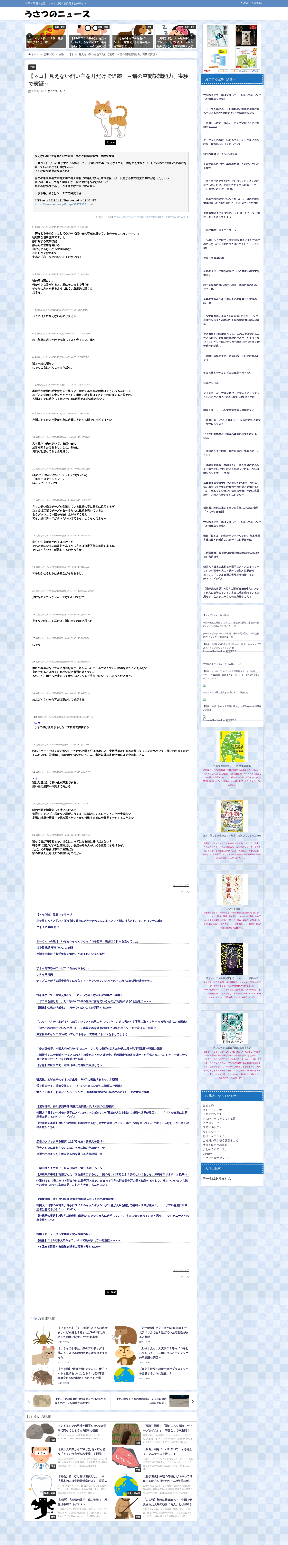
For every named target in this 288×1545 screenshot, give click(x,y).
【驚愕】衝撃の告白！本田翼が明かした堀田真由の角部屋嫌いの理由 (232, 708)
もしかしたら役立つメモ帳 (219, 1118)
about (246, 3)
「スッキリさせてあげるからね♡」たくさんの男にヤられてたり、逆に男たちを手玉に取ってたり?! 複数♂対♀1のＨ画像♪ (111, 1021)
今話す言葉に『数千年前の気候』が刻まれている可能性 (70, 953)
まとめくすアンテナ (215, 1149)
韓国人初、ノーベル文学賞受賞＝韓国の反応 (63, 1234)
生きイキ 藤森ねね (47, 927)
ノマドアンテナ (212, 1114)
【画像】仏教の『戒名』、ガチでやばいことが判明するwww (73, 1007)
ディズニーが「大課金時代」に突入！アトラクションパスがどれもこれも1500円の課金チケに (94, 980)
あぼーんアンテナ (214, 1136)
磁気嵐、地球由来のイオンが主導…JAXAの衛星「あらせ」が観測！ (78, 1079)
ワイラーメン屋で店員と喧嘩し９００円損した (225, 692)
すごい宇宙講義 (232, 909)
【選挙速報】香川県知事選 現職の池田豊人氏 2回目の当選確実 (75, 1106)
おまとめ (208, 1105)
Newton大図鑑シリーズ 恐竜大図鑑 (232, 766)
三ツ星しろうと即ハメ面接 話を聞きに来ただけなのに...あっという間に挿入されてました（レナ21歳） (99, 920)
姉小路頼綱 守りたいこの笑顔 (54, 947)
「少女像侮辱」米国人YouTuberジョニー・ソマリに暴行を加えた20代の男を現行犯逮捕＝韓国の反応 (99, 1048)
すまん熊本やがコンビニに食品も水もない (62, 968)
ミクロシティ (211, 1123)
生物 (32, 67)
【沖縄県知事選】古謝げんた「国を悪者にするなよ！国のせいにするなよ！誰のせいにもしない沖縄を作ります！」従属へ (111, 1174)
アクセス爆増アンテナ (216, 1158)
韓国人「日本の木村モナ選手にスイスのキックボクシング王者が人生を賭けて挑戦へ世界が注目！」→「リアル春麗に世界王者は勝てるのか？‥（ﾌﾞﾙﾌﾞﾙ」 (231, 572)
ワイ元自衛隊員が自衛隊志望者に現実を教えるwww (68, 1246)
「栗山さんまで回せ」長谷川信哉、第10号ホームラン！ (70, 1168)
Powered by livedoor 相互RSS (219, 651)
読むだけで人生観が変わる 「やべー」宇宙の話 (232, 978)
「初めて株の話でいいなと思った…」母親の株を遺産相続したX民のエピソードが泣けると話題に (96, 1028)
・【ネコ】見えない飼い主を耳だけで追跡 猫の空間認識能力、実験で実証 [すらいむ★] (146, 217)
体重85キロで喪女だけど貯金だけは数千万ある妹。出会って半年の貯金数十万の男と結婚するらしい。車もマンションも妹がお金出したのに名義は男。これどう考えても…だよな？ (231, 489)
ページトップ (181, 885)
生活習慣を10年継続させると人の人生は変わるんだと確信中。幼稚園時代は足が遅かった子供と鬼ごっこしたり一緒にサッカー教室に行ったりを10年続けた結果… (231, 340)
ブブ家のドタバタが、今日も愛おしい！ (222, 664)
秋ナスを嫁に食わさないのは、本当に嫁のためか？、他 (70, 1147)
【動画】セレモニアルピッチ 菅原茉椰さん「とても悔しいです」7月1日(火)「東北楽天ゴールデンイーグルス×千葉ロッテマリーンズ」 (231, 675)
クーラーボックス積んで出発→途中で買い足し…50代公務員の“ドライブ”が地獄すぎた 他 (231, 635)
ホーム (185, 892)
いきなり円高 (44, 974)
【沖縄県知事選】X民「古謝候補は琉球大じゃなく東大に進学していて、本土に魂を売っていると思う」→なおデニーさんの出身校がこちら (231, 592)
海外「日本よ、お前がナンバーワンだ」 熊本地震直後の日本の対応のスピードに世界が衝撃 (93, 1092)
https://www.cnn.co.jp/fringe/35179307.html (64, 204)
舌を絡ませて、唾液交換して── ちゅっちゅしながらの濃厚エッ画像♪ (79, 995)
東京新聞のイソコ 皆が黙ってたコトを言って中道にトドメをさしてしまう (82, 1034)
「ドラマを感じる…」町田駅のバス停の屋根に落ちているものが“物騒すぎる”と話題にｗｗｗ (94, 1001)
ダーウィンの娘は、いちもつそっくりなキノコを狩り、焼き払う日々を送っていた (87, 941)
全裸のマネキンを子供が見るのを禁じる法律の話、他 (69, 1154)
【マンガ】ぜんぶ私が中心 (216, 615)
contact (258, 3)
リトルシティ (211, 1131)
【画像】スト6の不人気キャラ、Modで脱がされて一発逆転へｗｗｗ (78, 1240)
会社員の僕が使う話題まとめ (220, 1140)
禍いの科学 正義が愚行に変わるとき (232, 1048)
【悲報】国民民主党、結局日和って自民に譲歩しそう (69, 1065)
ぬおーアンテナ (212, 1109)
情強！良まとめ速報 (215, 1145)
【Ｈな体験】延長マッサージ (54, 914)
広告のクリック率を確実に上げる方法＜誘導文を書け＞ (70, 1141)
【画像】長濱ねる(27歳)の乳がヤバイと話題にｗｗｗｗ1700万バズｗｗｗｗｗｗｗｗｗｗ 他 (232, 646)
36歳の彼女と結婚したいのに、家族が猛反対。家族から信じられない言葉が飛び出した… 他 (231, 624)
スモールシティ (212, 1127)
